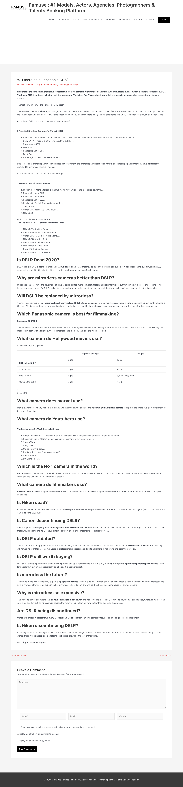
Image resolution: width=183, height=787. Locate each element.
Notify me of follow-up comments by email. (39, 734)
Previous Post (19, 656)
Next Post (166, 656)
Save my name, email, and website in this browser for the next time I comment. (58, 727)
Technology (63, 84)
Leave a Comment (25, 84)
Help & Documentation (46, 84)
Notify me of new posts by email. (34, 740)
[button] (100, 19)
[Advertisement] (91, 43)
